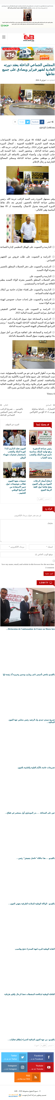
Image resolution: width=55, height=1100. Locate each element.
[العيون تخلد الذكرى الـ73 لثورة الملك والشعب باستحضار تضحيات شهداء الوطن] (14, 438)
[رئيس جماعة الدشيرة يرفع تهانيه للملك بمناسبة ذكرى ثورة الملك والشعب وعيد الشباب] (40, 438)
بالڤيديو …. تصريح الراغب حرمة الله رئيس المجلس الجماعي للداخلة (11, 412)
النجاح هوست (26, 1095)
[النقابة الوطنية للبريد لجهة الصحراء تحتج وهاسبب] (27, 927)
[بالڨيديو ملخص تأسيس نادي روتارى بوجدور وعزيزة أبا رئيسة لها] (27, 652)
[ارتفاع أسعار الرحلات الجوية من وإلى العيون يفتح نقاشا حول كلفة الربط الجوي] (40, 470)
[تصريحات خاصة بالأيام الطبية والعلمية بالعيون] (27, 745)
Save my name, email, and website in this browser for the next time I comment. (28, 566)
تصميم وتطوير (41, 1095)
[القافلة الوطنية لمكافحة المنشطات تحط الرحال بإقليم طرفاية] (27, 972)
